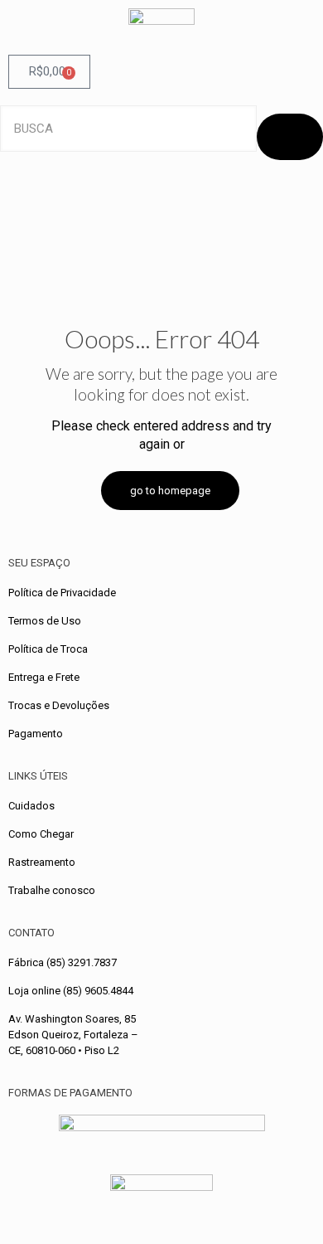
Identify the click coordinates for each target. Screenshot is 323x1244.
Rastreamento (41, 862)
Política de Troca (48, 649)
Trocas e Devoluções (58, 705)
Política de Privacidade (62, 592)
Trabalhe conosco (51, 890)
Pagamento (35, 733)
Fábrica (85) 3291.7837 (62, 962)
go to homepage (170, 490)
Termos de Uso (44, 621)
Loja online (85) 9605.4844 (70, 990)
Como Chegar (41, 834)
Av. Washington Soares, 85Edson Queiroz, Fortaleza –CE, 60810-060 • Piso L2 (73, 1035)
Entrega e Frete (44, 677)
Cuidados (31, 805)
